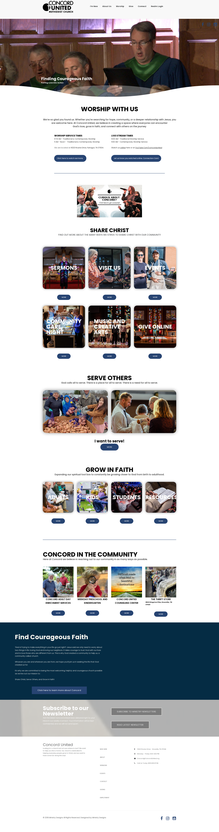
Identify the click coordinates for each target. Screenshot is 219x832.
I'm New (94, 6)
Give (131, 6)
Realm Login (157, 6)
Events (105, 773)
